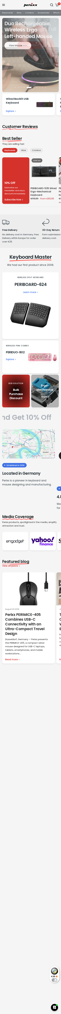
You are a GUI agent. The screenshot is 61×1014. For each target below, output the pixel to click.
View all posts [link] (10, 566)
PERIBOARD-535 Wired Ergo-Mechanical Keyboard (43, 192)
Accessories (43, 12)
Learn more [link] (29, 292)
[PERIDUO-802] (30, 357)
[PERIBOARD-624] (30, 305)
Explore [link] (10, 111)
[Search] (51, 5)
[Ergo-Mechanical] (45, 391)
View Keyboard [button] (30, 45)
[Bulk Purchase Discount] (16, 391)
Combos (29, 12)
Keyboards (7, 12)
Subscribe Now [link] (12, 199)
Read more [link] (11, 659)
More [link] (44, 397)
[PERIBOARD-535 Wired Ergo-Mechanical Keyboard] (44, 171)
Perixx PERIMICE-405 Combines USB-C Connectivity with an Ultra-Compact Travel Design (24, 624)
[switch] (54, 980)
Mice (19, 12)
